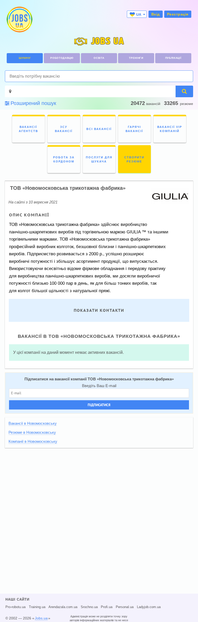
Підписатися (99, 405)
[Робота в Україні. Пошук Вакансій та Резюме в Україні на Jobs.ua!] (19, 19)
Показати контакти (99, 310)
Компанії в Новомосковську (33, 441)
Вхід (155, 14)
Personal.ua (125, 607)
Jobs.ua (41, 618)
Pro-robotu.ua (15, 607)
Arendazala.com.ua (62, 607)
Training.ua (37, 607)
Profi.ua (106, 607)
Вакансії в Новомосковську (33, 423)
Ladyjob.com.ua (149, 607)
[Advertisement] (99, 488)
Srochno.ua (89, 607)
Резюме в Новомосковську (32, 432)
